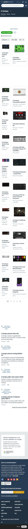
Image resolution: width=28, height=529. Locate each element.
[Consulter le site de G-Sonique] (11, 11)
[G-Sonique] (14, 29)
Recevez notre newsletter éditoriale (11, 488)
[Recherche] (3, 6)
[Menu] (26, 5)
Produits (3, 14)
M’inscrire (18, 492)
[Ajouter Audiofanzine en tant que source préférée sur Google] (8, 452)
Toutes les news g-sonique (19, 407)
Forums (13, 14)
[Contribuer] (15, 32)
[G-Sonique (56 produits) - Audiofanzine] (7, 2)
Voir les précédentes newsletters (9, 495)
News (8, 14)
